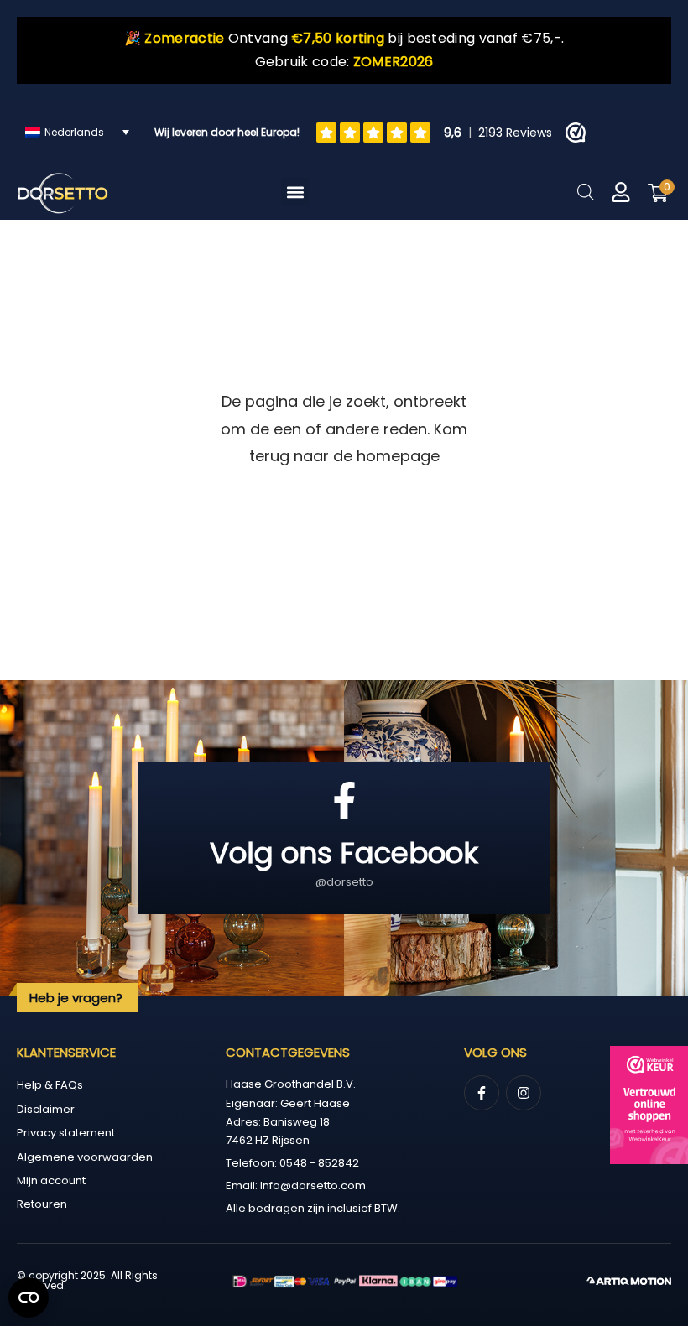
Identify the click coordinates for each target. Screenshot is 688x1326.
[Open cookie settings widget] (28, 1297)
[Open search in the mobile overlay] (585, 192)
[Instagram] (523, 1092)
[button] (295, 191)
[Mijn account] (621, 192)
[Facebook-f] (481, 1092)
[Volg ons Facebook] (344, 800)
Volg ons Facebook (344, 853)
